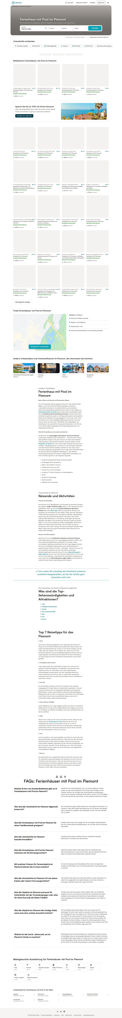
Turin (43, 604)
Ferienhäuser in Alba (55, 721)
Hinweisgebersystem (88, 1015)
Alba (43, 614)
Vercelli (44, 609)
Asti (43, 616)
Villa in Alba (54, 510)
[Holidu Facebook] (64, 1011)
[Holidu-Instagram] (57, 1011)
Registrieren (101, 2)
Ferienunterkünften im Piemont (48, 412)
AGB (62, 1015)
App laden (70, 2)
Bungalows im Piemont (45, 443)
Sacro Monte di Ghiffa (48, 611)
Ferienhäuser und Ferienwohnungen (75, 37)
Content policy (77, 1015)
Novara (44, 619)
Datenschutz (68, 1015)
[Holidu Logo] (20, 2)
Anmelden (92, 2)
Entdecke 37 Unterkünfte (40, 347)
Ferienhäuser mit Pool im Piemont (99, 37)
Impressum (57, 1015)
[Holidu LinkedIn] (61, 1011)
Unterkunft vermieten (81, 2)
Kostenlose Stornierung (104, 46)
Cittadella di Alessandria (49, 606)
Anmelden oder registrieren (24, 115)
